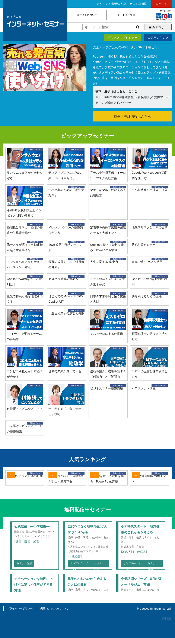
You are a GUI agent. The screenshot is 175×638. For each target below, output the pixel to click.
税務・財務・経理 (27, 541)
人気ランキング (157, 37)
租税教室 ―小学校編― (32, 526)
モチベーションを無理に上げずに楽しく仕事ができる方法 (33, 584)
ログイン (162, 4)
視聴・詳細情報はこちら (132, 116)
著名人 (126, 552)
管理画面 (166, 618)
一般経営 (75, 556)
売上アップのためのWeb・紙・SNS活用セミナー (128, 47)
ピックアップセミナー (122, 37)
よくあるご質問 (126, 14)
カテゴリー (159, 27)
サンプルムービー (79, 564)
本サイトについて (87, 14)
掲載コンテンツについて (54, 608)
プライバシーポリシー (20, 608)
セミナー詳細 (24, 563)
